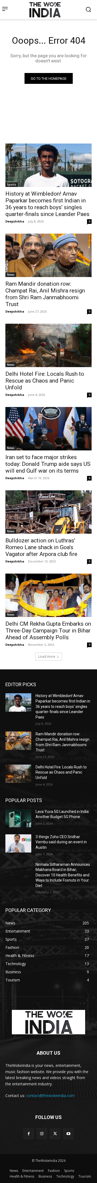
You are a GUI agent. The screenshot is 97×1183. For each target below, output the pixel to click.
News (11, 274)
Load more (46, 656)
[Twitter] (55, 1133)
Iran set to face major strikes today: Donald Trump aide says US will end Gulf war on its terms (48, 464)
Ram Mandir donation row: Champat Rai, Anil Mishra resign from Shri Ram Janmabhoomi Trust (45, 294)
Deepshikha (14, 221)
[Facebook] (28, 1133)
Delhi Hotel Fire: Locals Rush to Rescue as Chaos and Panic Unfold (44, 381)
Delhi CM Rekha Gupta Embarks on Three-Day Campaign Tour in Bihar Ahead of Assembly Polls (48, 631)
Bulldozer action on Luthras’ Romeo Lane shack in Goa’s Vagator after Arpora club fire (41, 547)
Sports (11, 184)
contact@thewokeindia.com (50, 1095)
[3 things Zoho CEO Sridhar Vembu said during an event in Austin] (18, 843)
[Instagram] (42, 1133)
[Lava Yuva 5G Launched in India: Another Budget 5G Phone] (18, 818)
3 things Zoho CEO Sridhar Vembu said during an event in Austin (61, 842)
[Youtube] (68, 1133)
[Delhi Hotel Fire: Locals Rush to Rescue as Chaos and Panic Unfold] (48, 345)
